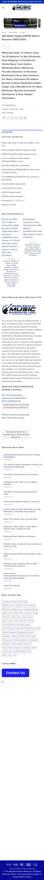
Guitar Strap (30, 628)
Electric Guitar (7, 621)
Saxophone (34, 640)
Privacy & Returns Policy (18, 869)
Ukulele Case (6, 651)
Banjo (19, 605)
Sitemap (32, 869)
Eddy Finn (5, 617)
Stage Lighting (16, 644)
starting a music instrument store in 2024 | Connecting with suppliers (21, 565)
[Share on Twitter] (12, 118)
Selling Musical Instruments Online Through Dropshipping (22, 456)
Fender (31, 621)
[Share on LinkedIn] (25, 118)
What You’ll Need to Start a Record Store (20, 519)
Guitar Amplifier (7, 625)
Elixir (16, 621)
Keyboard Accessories (26, 632)
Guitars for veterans (12, 586)
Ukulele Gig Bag (19, 651)
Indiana (4, 632)
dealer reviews (30, 357)
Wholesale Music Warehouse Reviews (20, 536)
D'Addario (32, 605)
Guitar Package (7, 628)
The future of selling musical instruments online (20, 493)
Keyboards (6, 636)
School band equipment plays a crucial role (21, 502)
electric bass (16, 617)
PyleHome (10, 113)
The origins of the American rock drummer (21, 474)
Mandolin (15, 636)
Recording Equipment (20, 640)
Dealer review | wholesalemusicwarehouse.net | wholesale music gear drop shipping (21, 575)
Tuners (22, 32)
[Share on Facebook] (8, 118)
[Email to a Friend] (17, 118)
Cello (25, 605)
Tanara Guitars (7, 648)
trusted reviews (16, 432)
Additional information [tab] (12, 137)
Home (4, 32)
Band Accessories (8, 605)
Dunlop (35, 609)
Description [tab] (7, 132)
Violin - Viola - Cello (9, 655)
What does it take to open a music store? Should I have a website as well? (20, 528)
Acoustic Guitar (16, 602)
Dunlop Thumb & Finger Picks (12, 613)
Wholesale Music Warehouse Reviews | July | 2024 (22, 555)
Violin (29, 651)
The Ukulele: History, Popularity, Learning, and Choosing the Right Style (23, 466)
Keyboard (13, 632)
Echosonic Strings (31, 613)
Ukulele (33, 648)
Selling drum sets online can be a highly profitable (20, 483)
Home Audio (13, 32)
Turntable (26, 648)
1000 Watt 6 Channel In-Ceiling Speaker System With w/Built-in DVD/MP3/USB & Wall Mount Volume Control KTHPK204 (32, 250)
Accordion (5, 602)
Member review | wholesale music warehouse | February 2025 (22, 545)
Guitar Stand (19, 628)
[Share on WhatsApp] (4, 118)
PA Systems (6, 640)
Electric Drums (28, 617)
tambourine (27, 644)
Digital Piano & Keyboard (21, 609)
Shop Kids (6, 644)
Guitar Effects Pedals (22, 625)
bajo (25, 602)
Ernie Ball (23, 621)
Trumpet (17, 648)
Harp (38, 628)
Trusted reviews (8, 405)
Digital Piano (6, 609)
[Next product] (4, 47)
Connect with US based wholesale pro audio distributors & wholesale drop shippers (22, 510)
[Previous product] (8, 47)
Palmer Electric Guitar (27, 636)
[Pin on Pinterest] (21, 118)
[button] (3, 8)
